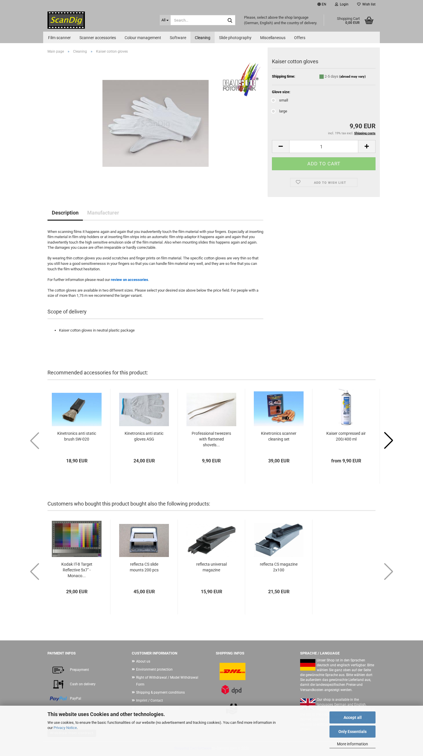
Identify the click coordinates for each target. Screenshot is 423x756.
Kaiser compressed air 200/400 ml (346, 436)
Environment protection (154, 669)
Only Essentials (352, 731)
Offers (299, 37)
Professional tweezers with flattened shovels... (211, 439)
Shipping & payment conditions (160, 692)
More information (352, 744)
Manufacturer (103, 213)
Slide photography (235, 37)
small (283, 100)
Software (178, 37)
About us (143, 661)
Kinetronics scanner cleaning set (278, 436)
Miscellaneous (272, 37)
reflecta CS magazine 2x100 (279, 567)
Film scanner (59, 37)
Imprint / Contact (149, 700)
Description (65, 213)
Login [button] (343, 4)
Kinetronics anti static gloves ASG (144, 436)
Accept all (353, 717)
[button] (322, 4)
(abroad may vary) (352, 77)
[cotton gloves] (155, 123)
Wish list (368, 4)
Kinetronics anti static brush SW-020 (76, 436)
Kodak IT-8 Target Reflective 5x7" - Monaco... (76, 570)
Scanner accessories (97, 37)
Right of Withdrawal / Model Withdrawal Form (167, 680)
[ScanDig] (99, 20)
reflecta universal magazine (211, 567)
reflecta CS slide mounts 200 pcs (144, 567)
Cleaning (202, 37)
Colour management (143, 37)
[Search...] (229, 20)
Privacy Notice (65, 728)
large (283, 111)
